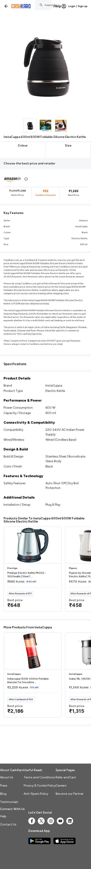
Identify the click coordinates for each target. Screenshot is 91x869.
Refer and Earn (66, 777)
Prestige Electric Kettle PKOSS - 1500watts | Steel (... (26, 574)
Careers (61, 785)
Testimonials (9, 802)
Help (57, 6)
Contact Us (8, 824)
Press (3, 785)
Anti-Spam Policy (36, 794)
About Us (6, 777)
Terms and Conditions (39, 777)
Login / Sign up (77, 6)
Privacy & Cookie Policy (40, 785)
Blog (3, 794)
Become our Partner (69, 794)
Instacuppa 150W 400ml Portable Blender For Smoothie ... (28, 680)
